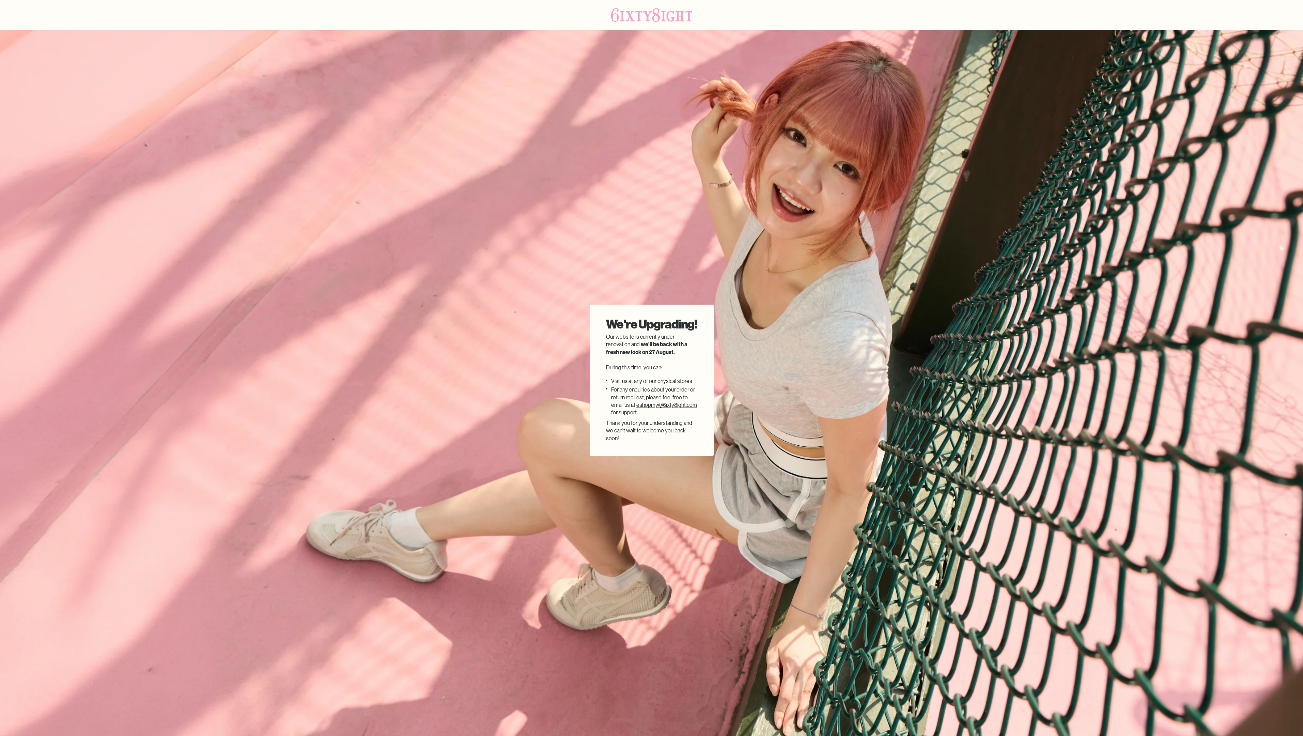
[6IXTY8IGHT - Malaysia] (651, 15)
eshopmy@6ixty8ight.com (666, 405)
